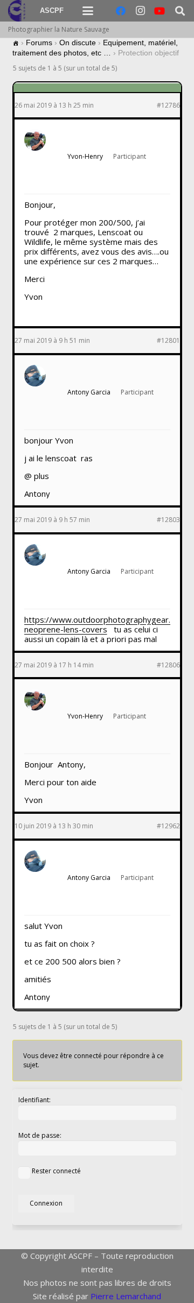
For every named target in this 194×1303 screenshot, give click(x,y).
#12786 (168, 105)
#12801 (168, 340)
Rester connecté (56, 1170)
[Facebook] (120, 10)
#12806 (168, 665)
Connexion (46, 1203)
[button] (88, 10)
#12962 (168, 826)
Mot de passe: (39, 1135)
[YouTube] (159, 10)
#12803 (168, 520)
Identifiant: (34, 1099)
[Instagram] (140, 10)
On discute (77, 42)
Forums (39, 42)
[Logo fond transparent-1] (18, 11)
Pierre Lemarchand (126, 1296)
